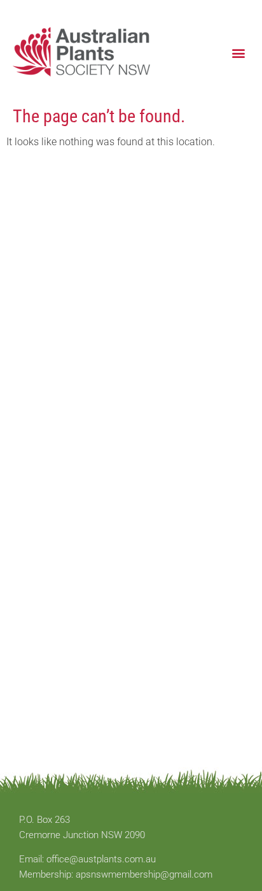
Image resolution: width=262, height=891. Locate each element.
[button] (238, 52)
